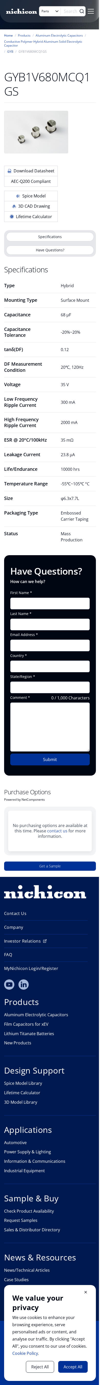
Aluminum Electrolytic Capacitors (59, 35)
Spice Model (34, 196)
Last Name (19, 613)
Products (24, 35)
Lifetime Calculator (34, 216)
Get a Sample (50, 866)
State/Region (21, 676)
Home (8, 35)
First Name (19, 592)
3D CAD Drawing (34, 206)
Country (17, 655)
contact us (57, 831)
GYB (10, 52)
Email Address (22, 634)
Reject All (40, 1367)
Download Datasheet (34, 171)
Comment (18, 697)
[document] (50, 1333)
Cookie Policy (25, 1353)
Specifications (50, 236)
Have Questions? (50, 250)
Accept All (73, 1367)
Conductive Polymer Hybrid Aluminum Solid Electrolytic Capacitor (43, 44)
